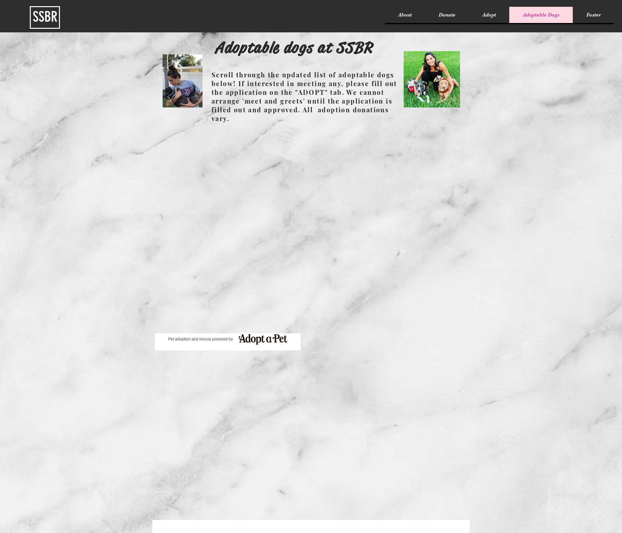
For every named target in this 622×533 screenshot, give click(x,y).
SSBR (45, 16)
